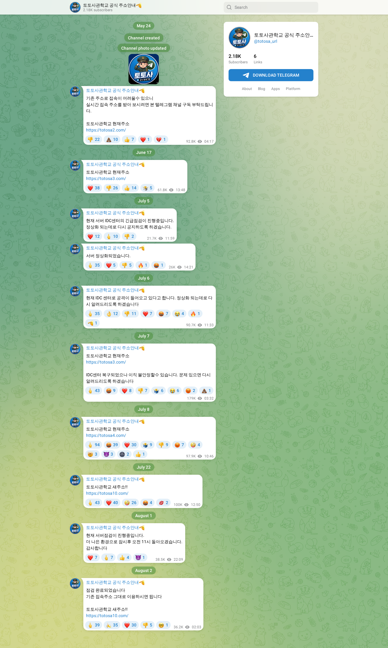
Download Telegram (276, 75)
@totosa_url (265, 41)
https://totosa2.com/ (106, 130)
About (247, 89)
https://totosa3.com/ (106, 178)
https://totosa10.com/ (107, 493)
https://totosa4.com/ (106, 435)
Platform (293, 89)
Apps (275, 89)
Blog (261, 89)
